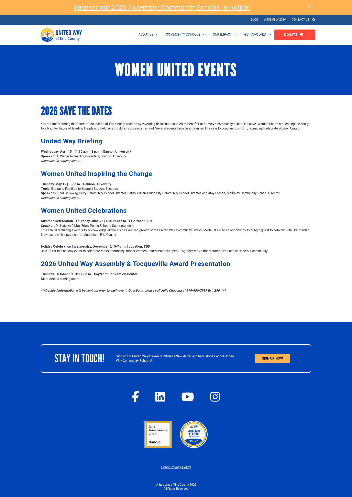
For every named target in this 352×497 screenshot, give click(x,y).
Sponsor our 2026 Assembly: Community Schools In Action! (162, 7)
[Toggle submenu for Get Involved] (269, 35)
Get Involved (255, 34)
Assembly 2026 (275, 19)
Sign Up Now (272, 358)
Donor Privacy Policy (176, 467)
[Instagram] (215, 396)
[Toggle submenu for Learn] (157, 35)
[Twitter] (160, 396)
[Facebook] (135, 396)
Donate (291, 35)
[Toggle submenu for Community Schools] (204, 35)
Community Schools (183, 34)
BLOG (254, 19)
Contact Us (300, 19)
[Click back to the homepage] (64, 35)
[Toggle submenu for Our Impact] (235, 35)
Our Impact (222, 34)
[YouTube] (187, 396)
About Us (146, 34)
